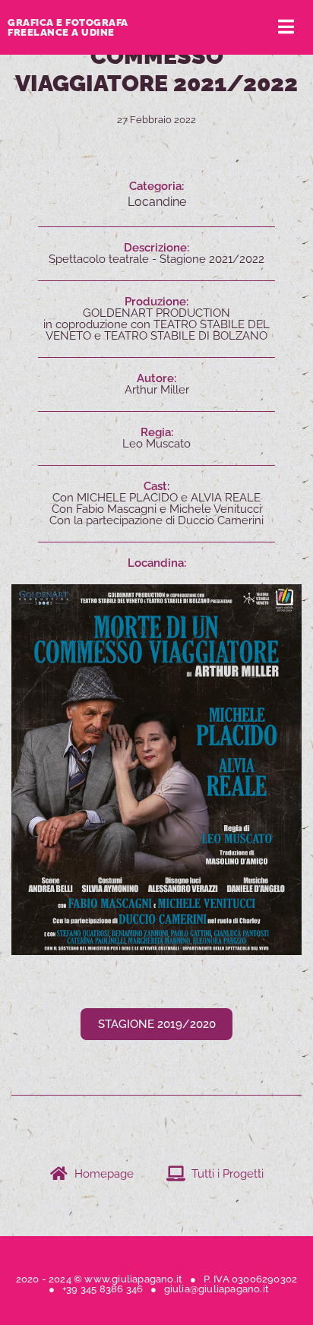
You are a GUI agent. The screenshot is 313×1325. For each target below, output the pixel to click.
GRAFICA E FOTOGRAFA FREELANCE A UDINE (68, 27)
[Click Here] (286, 27)
